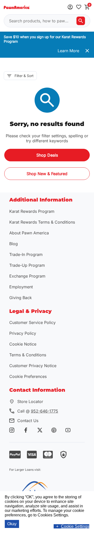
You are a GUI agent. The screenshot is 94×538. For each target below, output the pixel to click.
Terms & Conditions (27, 354)
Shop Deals (47, 155)
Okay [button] (12, 524)
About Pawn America (29, 232)
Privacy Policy (22, 333)
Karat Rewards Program (31, 211)
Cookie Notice (22, 344)
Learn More (68, 50)
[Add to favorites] (79, 7)
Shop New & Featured (47, 173)
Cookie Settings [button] (75, 526)
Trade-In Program (26, 254)
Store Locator (30, 401)
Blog (13, 243)
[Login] (70, 7)
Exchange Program (27, 276)
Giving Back (20, 297)
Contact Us (27, 420)
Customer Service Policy (32, 322)
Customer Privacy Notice (32, 365)
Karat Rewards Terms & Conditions (42, 222)
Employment (21, 286)
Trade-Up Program (27, 265)
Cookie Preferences (28, 376)
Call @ (37, 411)
